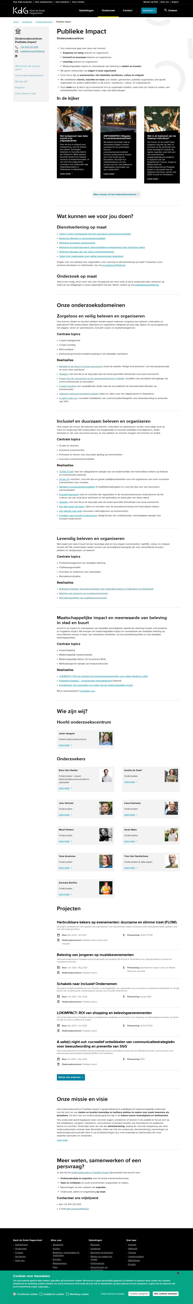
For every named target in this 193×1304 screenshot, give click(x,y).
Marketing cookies (79, 1294)
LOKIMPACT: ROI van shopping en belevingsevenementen (104, 1013)
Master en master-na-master (101, 1258)
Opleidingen (86, 10)
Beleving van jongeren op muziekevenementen (83, 593)
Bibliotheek (134, 1260)
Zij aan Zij (64, 479)
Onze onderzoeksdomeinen (29, 75)
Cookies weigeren (139, 1293)
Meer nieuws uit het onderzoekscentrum (114, 194)
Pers (55, 1267)
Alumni (56, 1248)
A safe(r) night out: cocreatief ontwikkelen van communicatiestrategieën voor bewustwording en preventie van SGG (116, 1044)
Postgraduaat (97, 1263)
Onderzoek (108, 10)
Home (16, 21)
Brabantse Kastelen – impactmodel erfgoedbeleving (85, 680)
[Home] (29, 10)
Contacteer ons (87, 691)
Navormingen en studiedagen (99, 1269)
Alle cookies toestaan (165, 1293)
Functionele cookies (27, 1294)
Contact (127, 10)
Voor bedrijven (62, 2)
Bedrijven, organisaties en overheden (66, 1254)
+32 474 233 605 (29, 47)
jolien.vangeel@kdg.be (77, 1208)
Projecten (20, 87)
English (175, 2)
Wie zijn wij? (21, 81)
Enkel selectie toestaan (112, 1293)
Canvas (132, 1252)
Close (178, 1273)
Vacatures (20, 1256)
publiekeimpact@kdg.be (32, 51)
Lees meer (64, 745)
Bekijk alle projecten (69, 1077)
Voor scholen (78, 2)
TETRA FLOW (66, 471)
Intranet (132, 1244)
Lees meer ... (44, 1286)
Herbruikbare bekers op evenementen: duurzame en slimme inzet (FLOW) (117, 922)
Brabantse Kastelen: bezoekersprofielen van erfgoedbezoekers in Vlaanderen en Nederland (106, 589)
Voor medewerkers (44, 2)
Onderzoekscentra (44, 21)
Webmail (132, 1248)
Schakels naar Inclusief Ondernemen (87, 984)
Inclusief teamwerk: (69, 494)
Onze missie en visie (25, 93)
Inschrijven (148, 10)
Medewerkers (60, 1263)
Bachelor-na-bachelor (102, 1252)
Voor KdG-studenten (22, 2)
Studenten (58, 1244)
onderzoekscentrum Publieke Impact (90, 1172)
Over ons (164, 2)
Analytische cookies (54, 1294)
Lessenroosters (136, 1256)
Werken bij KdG (150, 2)
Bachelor (95, 1244)
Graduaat (95, 1248)
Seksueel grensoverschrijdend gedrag (78, 393)
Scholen (57, 1259)
